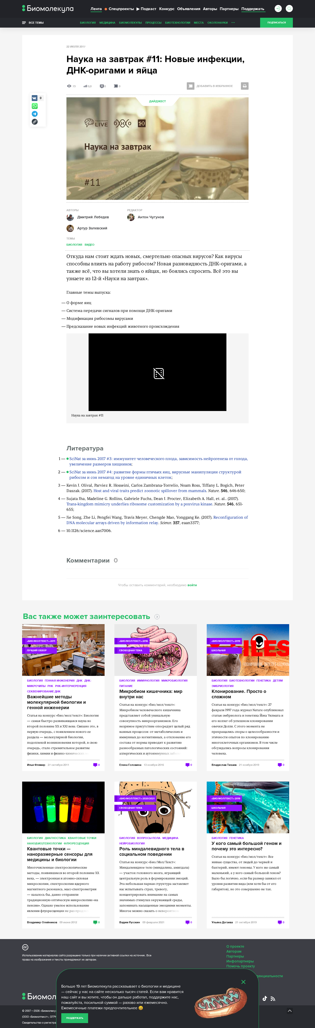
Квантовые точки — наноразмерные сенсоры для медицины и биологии (60, 854)
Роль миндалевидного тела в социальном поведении (151, 851)
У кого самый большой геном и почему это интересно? (247, 846)
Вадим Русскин (129, 922)
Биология (88, 22)
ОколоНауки (217, 22)
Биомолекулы (130, 22)
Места (199, 22)
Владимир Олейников (42, 922)
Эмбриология (223, 685)
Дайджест (157, 101)
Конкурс (166, 8)
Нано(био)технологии (44, 843)
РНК (50, 685)
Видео (89, 244)
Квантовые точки (82, 838)
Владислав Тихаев (224, 764)
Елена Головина (130, 764)
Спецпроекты (121, 8)
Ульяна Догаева (222, 922)
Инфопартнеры (240, 961)
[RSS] (273, 998)
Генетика (263, 680)
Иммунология (148, 680)
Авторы (210, 8)
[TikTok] (264, 998)
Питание (126, 685)
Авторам (233, 951)
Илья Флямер (36, 764)
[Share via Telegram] (35, 114)
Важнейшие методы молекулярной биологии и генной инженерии (56, 702)
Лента (96, 8)
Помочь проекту (240, 966)
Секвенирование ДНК (44, 691)
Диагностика (55, 838)
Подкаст (146, 8)
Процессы (153, 22)
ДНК (79, 680)
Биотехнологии (177, 22)
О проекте (235, 946)
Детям (278, 680)
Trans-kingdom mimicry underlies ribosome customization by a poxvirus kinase (139, 504)
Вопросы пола (148, 838)
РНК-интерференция (70, 685)
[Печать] (245, 86)
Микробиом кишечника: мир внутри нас (150, 694)
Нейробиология (132, 843)
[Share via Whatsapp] (35, 106)
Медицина (107, 22)
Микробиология (174, 680)
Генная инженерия (60, 680)
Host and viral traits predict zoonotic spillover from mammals (150, 491)
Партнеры (229, 8)
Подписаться (277, 22)
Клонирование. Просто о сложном (239, 694)
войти (192, 585)
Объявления (188, 8)
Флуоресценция (76, 843)
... (233, 21)
